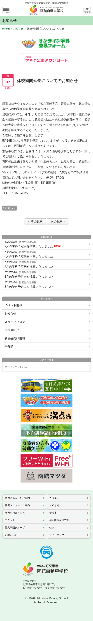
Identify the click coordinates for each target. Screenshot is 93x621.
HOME (6, 28)
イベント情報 (13, 305)
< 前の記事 (35, 221)
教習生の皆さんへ (15, 512)
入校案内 (54, 497)
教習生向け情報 (15, 338)
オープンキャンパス (16, 367)
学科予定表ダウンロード (46, 60)
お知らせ (18, 28)
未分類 (9, 346)
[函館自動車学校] (46, 11)
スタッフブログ (15, 322)
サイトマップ (56, 535)
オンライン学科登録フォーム (46, 43)
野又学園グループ (15, 527)
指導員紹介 (12, 330)
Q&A (51, 527)
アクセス (10, 520)
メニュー (5, 10)
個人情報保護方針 (59, 520)
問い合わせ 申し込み (87, 10)
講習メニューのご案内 (17, 505)
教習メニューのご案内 (17, 497)
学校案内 (54, 512)
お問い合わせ (12, 535)
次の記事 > (58, 221)
